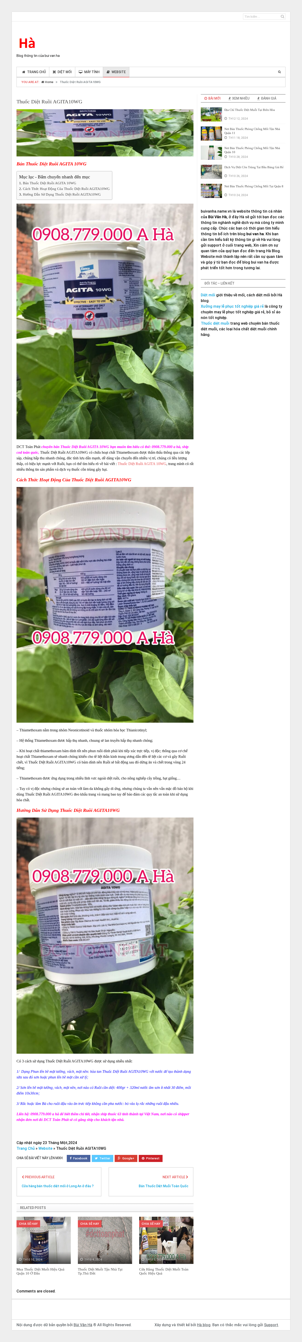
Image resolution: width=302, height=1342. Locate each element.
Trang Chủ (26, 1148)
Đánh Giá (268, 98)
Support (271, 1325)
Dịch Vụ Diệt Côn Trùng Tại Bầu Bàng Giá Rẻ (254, 167)
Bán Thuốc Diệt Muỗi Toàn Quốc (163, 1186)
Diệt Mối (65, 72)
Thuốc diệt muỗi (215, 323)
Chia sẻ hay (28, 1223)
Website (119, 72)
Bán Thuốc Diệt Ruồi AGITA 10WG (49, 183)
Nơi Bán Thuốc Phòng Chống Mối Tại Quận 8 (253, 186)
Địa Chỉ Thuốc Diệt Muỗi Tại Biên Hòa (249, 110)
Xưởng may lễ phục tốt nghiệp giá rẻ (232, 306)
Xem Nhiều (240, 98)
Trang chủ (36, 72)
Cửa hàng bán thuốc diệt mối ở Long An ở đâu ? (58, 1186)
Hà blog (203, 1325)
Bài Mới (214, 98)
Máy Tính (92, 72)
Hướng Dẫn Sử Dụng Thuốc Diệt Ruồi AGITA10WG (62, 194)
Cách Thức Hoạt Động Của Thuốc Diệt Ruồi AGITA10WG (66, 189)
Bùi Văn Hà (83, 1325)
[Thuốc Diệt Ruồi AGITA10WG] (105, 132)
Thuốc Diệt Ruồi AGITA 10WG (142, 464)
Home (48, 82)
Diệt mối (208, 295)
